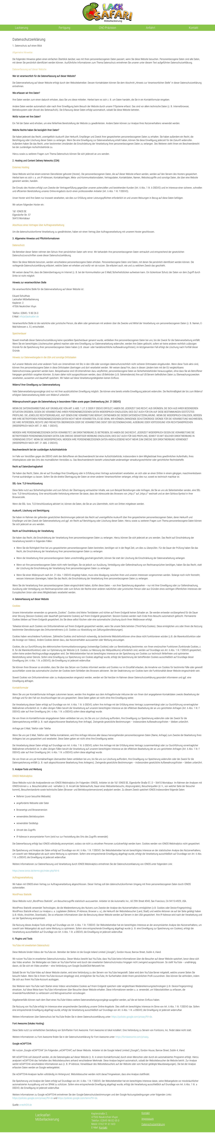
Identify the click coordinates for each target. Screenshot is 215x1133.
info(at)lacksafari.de (29, 316)
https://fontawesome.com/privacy (132, 1036)
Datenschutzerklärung (153, 1124)
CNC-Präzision (107, 27)
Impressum (147, 1118)
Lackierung (21, 27)
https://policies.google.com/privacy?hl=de (131, 1016)
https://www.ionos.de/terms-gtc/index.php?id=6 (35, 870)
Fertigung (64, 27)
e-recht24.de (26, 1104)
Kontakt (193, 27)
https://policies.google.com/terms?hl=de (77, 1098)
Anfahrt (150, 27)
